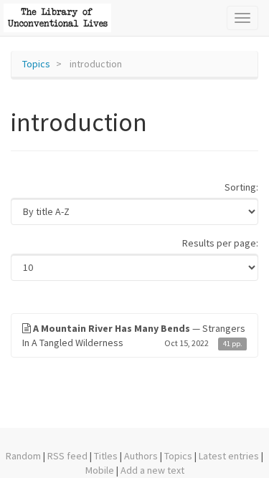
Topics (36, 63)
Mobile (99, 470)
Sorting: (241, 187)
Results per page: (220, 242)
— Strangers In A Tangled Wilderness (133, 335)
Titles (106, 455)
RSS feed (67, 455)
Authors (141, 455)
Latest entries (229, 455)
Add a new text (152, 470)
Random (23, 455)
